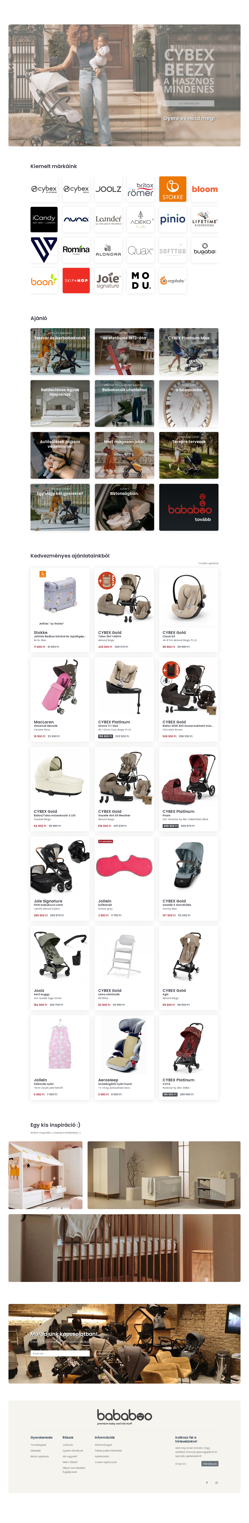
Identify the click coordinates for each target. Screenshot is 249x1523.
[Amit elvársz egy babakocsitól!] (189, 369)
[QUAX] (140, 250)
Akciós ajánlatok (39, 1456)
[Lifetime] (205, 219)
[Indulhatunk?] (60, 524)
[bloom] (205, 189)
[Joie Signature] (108, 280)
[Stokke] (172, 189)
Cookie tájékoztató (106, 1462)
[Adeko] (140, 219)
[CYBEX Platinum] (44, 189)
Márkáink (35, 1450)
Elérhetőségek (103, 1444)
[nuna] (76, 219)
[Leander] (108, 219)
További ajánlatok (208, 563)
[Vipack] (44, 250)
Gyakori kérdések (73, 1450)
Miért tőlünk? (70, 1462)
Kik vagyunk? (70, 1456)
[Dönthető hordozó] (124, 524)
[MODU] (140, 280)
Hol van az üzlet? (59, 111)
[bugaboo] (205, 250)
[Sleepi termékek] (188, 421)
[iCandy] (44, 219)
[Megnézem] (60, 369)
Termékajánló (38, 1444)
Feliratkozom (104, 1353)
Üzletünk (68, 1444)
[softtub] (172, 250)
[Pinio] (172, 219)
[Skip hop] (76, 280)
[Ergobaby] (172, 280)
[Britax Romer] (140, 189)
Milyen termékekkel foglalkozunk (74, 1470)
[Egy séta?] (189, 473)
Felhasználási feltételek (108, 1450)
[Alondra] (108, 250)
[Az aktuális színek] (124, 369)
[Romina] (76, 250)
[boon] (44, 280)
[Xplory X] (124, 473)
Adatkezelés (102, 1456)
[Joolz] (108, 189)
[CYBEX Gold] (76, 189)
